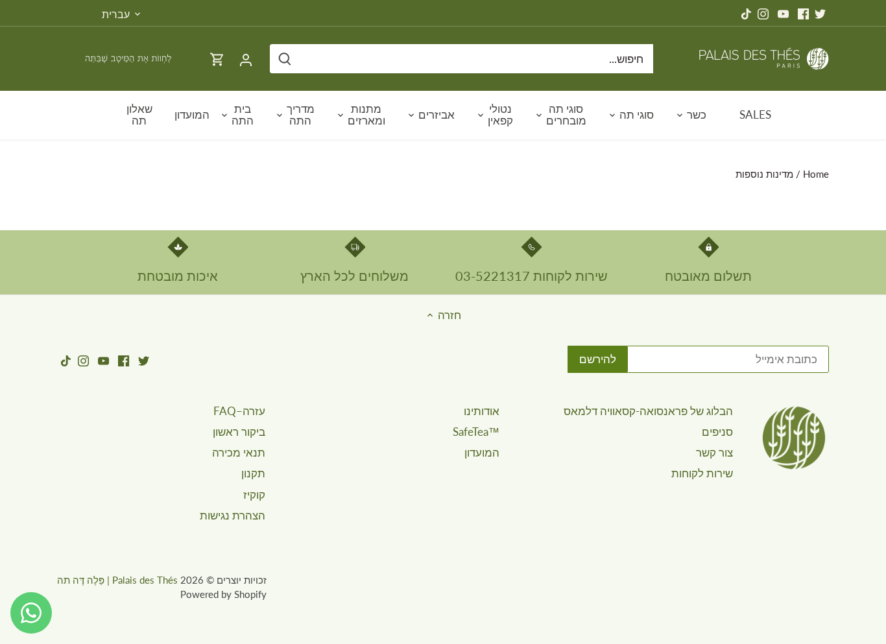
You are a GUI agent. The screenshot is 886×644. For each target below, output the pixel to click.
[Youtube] (783, 13)
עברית (116, 14)
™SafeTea (476, 431)
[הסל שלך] (217, 59)
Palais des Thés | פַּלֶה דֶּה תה (117, 580)
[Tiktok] (746, 13)
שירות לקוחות (702, 473)
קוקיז (254, 494)
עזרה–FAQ (239, 411)
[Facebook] (803, 13)
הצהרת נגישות (232, 515)
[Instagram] (763, 13)
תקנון (253, 473)
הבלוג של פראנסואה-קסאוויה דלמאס (648, 411)
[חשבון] (246, 59)
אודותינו (481, 411)
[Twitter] (820, 13)
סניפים (717, 431)
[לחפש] (285, 58)
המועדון (481, 452)
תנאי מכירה (238, 452)
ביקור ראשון (239, 431)
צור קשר (714, 452)
